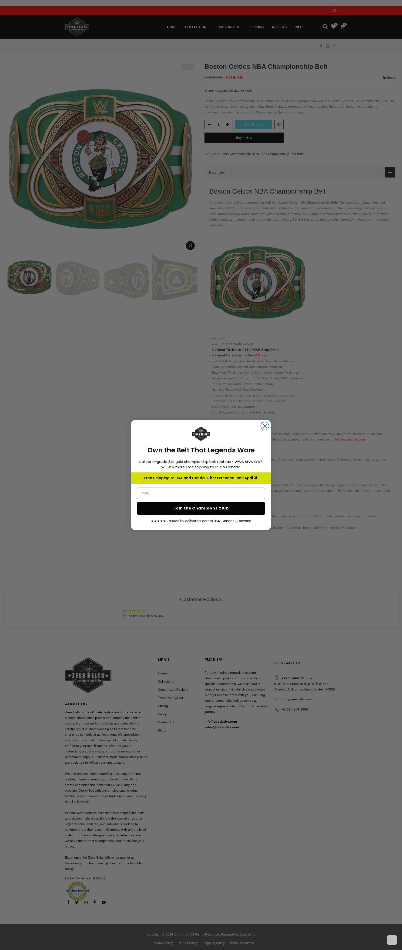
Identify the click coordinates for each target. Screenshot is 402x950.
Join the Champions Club (201, 508)
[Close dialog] (265, 426)
